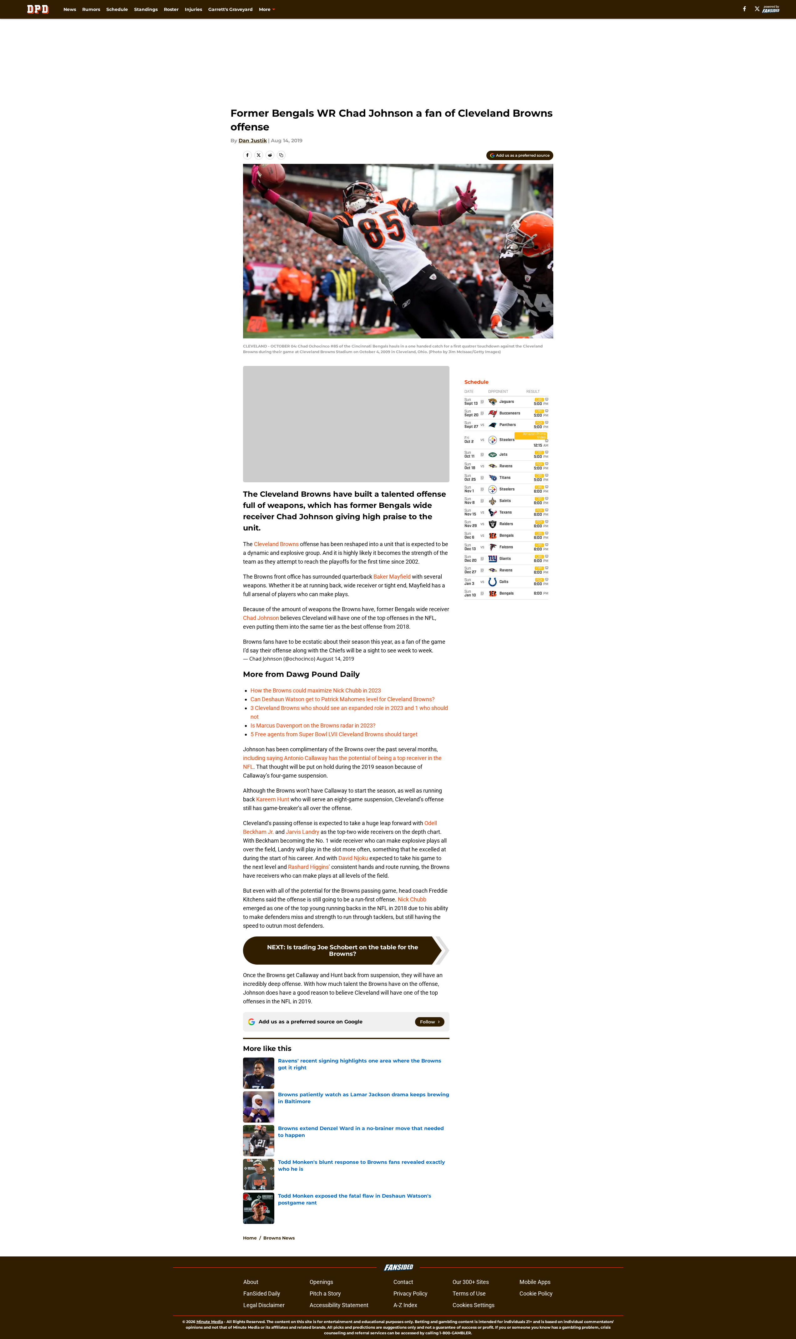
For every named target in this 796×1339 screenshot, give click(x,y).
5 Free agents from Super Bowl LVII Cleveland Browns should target (334, 734)
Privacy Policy (410, 1293)
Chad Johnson (261, 618)
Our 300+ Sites (471, 1282)
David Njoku (353, 858)
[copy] (281, 155)
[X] (757, 8)
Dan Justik (253, 141)
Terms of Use (469, 1293)
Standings (146, 9)
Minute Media (209, 1321)
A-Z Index (405, 1305)
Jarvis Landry (302, 832)
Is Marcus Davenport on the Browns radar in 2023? (313, 725)
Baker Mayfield (392, 576)
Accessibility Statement (339, 1305)
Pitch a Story (325, 1293)
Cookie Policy (536, 1293)
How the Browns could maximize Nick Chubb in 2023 (316, 690)
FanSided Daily (261, 1293)
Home (250, 1238)
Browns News (279, 1238)
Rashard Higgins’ (309, 867)
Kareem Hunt (272, 799)
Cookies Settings (473, 1305)
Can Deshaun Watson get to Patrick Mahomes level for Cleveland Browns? (343, 699)
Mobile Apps (535, 1282)
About (250, 1282)
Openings (321, 1282)
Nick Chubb (412, 899)
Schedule (117, 9)
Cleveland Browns (276, 544)
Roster (171, 9)
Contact (403, 1282)
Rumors (91, 9)
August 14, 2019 (335, 658)
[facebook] (744, 8)
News (69, 9)
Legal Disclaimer (264, 1305)
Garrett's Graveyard (230, 9)
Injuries (193, 9)
